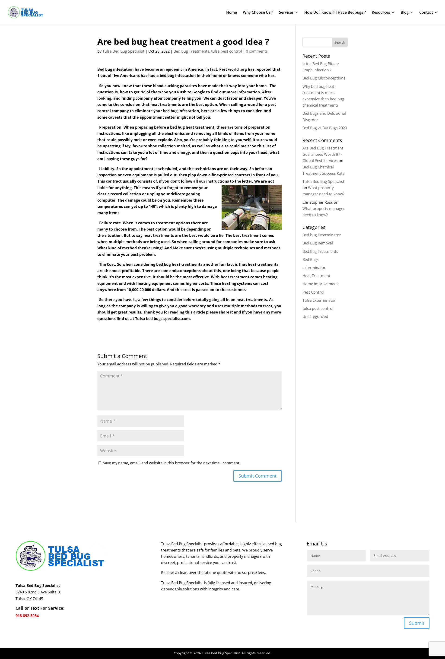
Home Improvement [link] (320, 283)
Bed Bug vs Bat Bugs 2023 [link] (324, 127)
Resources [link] (381, 13)
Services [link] (286, 13)
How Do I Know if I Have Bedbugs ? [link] (335, 13)
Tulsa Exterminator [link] (319, 300)
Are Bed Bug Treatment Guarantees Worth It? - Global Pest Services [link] (322, 154)
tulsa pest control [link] (226, 51)
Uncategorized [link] (315, 316)
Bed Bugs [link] (310, 259)
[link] (26, 11)
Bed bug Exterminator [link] (321, 235)
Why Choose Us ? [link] (258, 13)
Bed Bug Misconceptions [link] (323, 78)
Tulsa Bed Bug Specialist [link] (123, 51)
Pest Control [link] (313, 292)
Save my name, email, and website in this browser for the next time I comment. (171, 463)
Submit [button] (416, 623)
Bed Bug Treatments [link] (191, 51)
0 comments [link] (257, 51)
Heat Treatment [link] (316, 275)
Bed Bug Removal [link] (317, 243)
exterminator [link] (314, 267)
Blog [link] (405, 13)
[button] (257, 476)
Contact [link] (426, 13)
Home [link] (231, 13)
